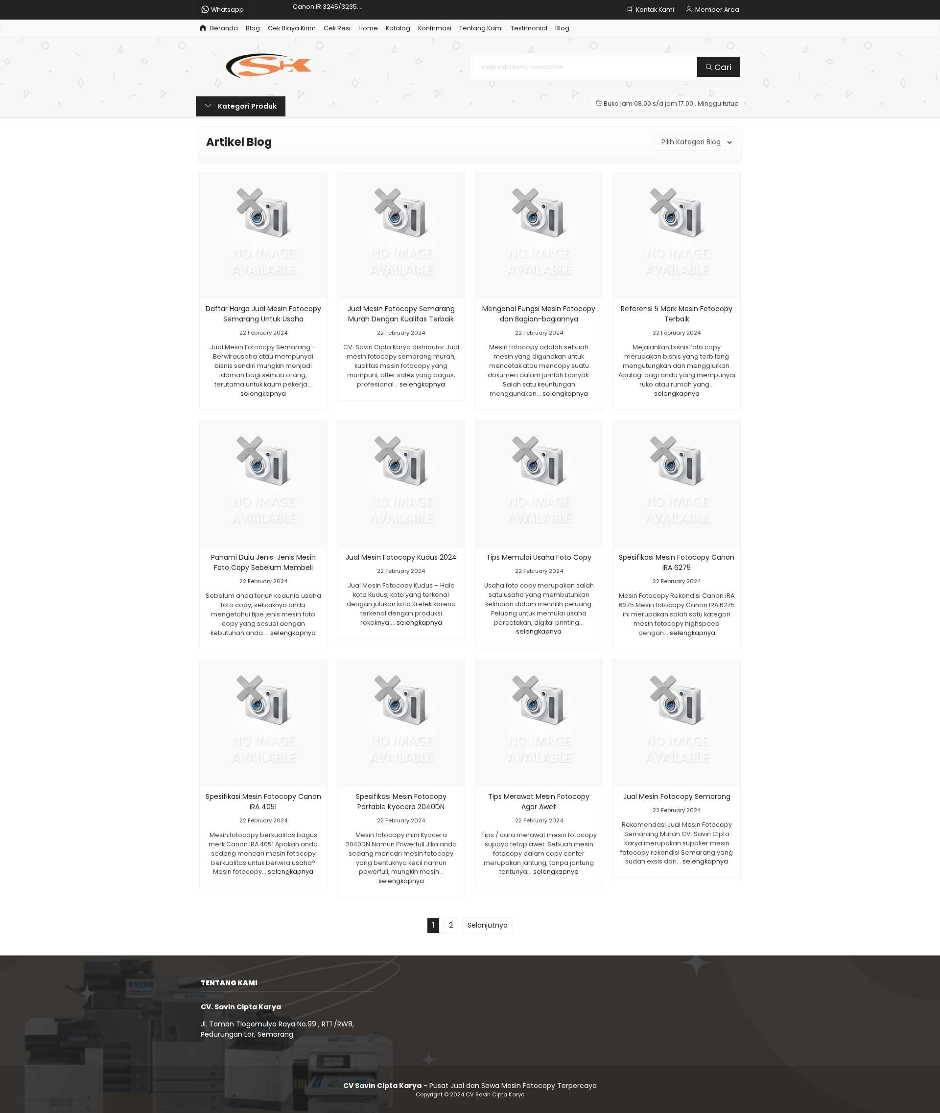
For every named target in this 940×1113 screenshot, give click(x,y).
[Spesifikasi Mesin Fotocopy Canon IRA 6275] (677, 483)
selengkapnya (263, 393)
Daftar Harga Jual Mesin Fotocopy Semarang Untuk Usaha (263, 314)
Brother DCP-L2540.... (325, 9)
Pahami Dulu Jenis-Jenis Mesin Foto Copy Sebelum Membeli (263, 562)
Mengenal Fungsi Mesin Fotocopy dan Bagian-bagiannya (538, 314)
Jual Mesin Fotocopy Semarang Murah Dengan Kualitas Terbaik (401, 314)
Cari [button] (721, 67)
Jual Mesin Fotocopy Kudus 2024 (401, 557)
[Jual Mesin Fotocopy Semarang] (677, 722)
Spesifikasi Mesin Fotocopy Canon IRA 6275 (676, 562)
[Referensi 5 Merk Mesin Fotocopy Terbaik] (677, 235)
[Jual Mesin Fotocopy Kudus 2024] (401, 483)
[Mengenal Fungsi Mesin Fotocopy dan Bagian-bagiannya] (539, 235)
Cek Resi (337, 28)
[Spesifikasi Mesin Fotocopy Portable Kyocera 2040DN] (401, 722)
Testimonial (529, 28)
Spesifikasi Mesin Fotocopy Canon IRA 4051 (263, 802)
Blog (253, 28)
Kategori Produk (246, 106)
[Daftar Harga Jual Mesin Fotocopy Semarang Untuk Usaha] (263, 235)
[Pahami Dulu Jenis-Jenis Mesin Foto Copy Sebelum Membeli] (263, 483)
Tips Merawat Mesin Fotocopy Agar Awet (538, 802)
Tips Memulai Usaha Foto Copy (538, 557)
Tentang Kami (481, 28)
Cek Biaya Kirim (292, 28)
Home (368, 28)
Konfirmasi (434, 28)
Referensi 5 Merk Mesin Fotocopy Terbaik (676, 314)
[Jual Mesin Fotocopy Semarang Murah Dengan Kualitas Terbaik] (401, 235)
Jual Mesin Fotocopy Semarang (676, 796)
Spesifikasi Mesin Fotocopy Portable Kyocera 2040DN (401, 802)
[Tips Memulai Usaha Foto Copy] (539, 483)
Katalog (398, 28)
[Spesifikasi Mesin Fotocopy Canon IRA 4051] (263, 722)
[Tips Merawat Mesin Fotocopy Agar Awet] (539, 722)
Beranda (223, 28)
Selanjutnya (488, 925)
